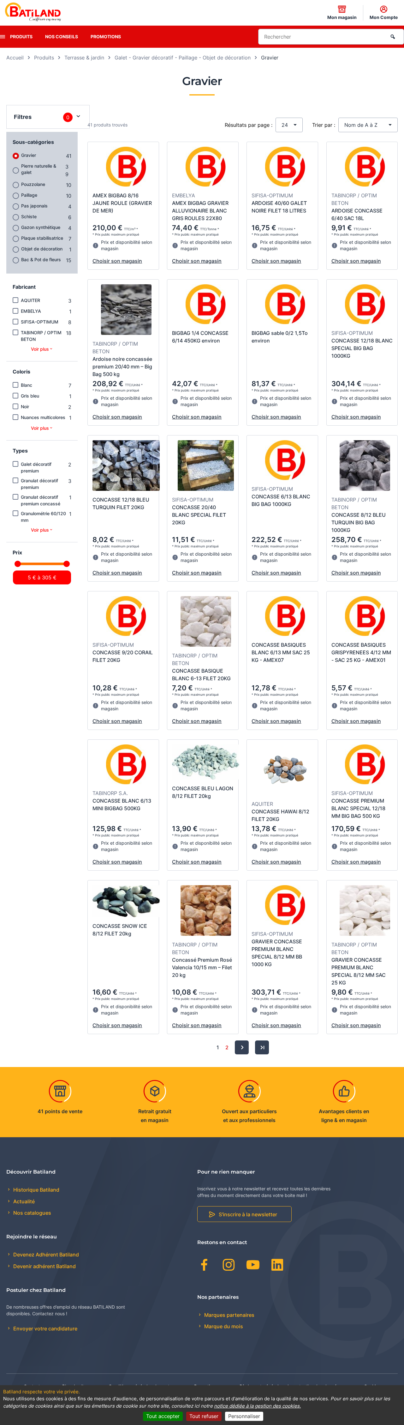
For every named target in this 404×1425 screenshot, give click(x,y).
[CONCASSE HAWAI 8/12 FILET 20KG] (285, 770)
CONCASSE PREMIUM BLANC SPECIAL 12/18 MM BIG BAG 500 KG (358, 808)
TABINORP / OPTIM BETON (41, 336)
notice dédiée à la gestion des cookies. (257, 1406)
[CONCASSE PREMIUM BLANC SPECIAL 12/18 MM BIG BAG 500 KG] (365, 765)
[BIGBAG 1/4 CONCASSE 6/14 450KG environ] (206, 305)
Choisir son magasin (117, 261)
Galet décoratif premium (36, 467)
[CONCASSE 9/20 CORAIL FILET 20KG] (126, 617)
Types (20, 450)
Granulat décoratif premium (39, 484)
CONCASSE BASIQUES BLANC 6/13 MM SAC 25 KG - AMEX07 (281, 652)
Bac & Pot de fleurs (41, 259)
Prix (17, 552)
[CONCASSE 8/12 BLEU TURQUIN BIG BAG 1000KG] (365, 466)
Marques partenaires (228, 1315)
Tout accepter (163, 1416)
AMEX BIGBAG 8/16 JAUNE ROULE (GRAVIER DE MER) (122, 203)
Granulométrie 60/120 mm (43, 517)
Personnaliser (244, 1416)
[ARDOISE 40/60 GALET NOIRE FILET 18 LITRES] (285, 167)
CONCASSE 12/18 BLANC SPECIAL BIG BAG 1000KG (362, 348)
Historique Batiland (35, 1190)
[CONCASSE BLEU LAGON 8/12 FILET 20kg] (205, 762)
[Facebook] (204, 1265)
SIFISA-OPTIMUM (39, 321)
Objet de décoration (41, 248)
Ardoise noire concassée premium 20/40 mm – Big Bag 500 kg (122, 366)
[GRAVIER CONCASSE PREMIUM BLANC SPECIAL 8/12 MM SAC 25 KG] (365, 911)
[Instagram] (229, 1265)
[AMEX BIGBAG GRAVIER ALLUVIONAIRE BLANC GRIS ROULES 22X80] (206, 167)
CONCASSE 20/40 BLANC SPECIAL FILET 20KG (199, 515)
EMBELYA (31, 311)
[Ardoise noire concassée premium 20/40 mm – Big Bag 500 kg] (126, 310)
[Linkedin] (277, 1265)
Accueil (15, 57)
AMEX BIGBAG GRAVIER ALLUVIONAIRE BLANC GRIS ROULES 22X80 (200, 210)
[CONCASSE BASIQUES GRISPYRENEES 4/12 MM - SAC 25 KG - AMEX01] (365, 617)
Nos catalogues (31, 1213)
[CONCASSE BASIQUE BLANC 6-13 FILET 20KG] (206, 622)
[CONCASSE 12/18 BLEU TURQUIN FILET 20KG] (126, 466)
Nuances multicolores (43, 417)
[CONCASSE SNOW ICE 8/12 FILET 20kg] (126, 902)
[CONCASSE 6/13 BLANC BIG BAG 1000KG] (285, 461)
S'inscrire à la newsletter (248, 1214)
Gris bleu (30, 395)
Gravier (28, 155)
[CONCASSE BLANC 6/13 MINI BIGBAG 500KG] (126, 765)
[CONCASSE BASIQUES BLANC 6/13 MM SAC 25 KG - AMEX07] (285, 617)
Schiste (29, 216)
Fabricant (24, 287)
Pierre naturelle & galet (38, 169)
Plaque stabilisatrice (42, 238)
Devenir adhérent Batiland (44, 1266)
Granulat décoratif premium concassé (40, 500)
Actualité (23, 1201)
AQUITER (30, 300)
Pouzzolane (33, 184)
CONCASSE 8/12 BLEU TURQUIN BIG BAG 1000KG (358, 522)
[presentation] (2, 36)
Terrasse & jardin (84, 57)
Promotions (106, 36)
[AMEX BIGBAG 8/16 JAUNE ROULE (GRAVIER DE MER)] (126, 167)
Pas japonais (34, 205)
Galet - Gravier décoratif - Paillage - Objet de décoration (183, 57)
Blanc (26, 385)
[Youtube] (253, 1265)
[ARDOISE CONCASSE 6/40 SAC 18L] (365, 167)
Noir (25, 406)
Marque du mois (223, 1326)
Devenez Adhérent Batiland (45, 1254)
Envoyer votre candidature (44, 1328)
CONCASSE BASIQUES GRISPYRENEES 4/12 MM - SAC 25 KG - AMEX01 (361, 652)
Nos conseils (61, 36)
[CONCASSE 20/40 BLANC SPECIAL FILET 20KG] (206, 466)
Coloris (21, 371)
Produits (21, 36)
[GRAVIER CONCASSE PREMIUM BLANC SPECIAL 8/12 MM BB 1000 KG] (285, 906)
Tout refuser (203, 1416)
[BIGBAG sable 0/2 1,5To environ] (285, 305)
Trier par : (323, 125)
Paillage (29, 195)
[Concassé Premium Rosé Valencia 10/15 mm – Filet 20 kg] (206, 911)
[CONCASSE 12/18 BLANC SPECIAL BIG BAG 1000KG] (365, 305)
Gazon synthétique (40, 227)
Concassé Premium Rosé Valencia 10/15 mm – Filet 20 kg (202, 967)
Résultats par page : (248, 125)
